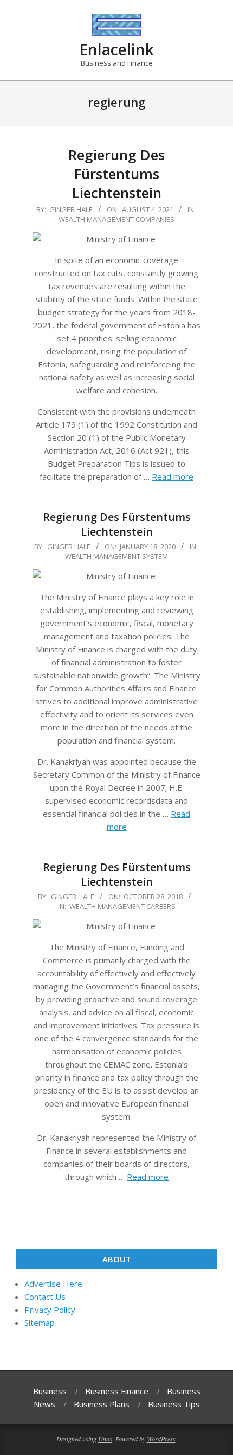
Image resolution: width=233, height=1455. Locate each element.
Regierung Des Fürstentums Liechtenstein (116, 173)
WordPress (161, 1438)
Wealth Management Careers (122, 906)
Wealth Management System (116, 556)
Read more (172, 476)
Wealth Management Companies (116, 219)
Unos (105, 1438)
